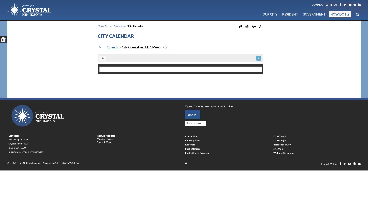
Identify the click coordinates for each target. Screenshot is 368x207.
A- (260, 26)
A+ (254, 26)
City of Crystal (105, 26)
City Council (279, 136)
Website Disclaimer (283, 153)
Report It (190, 144)
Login (186, 163)
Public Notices (192, 148)
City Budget (279, 140)
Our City (269, 14)
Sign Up (192, 114)
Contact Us (191, 136)
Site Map (278, 148)
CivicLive (58, 163)
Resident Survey (282, 144)
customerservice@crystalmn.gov (27, 151)
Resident (290, 14)
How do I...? (339, 14)
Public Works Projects (197, 153)
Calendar (113, 47)
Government (314, 14)
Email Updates (193, 140)
